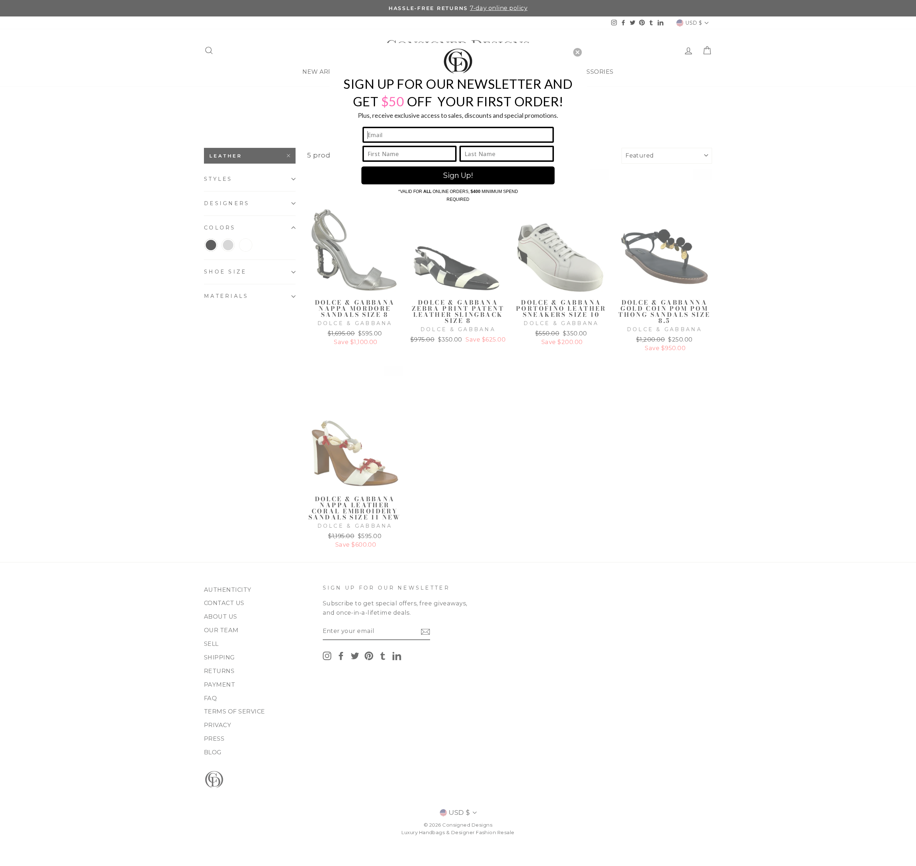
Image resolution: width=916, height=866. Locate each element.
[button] (577, 52)
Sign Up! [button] (458, 175)
